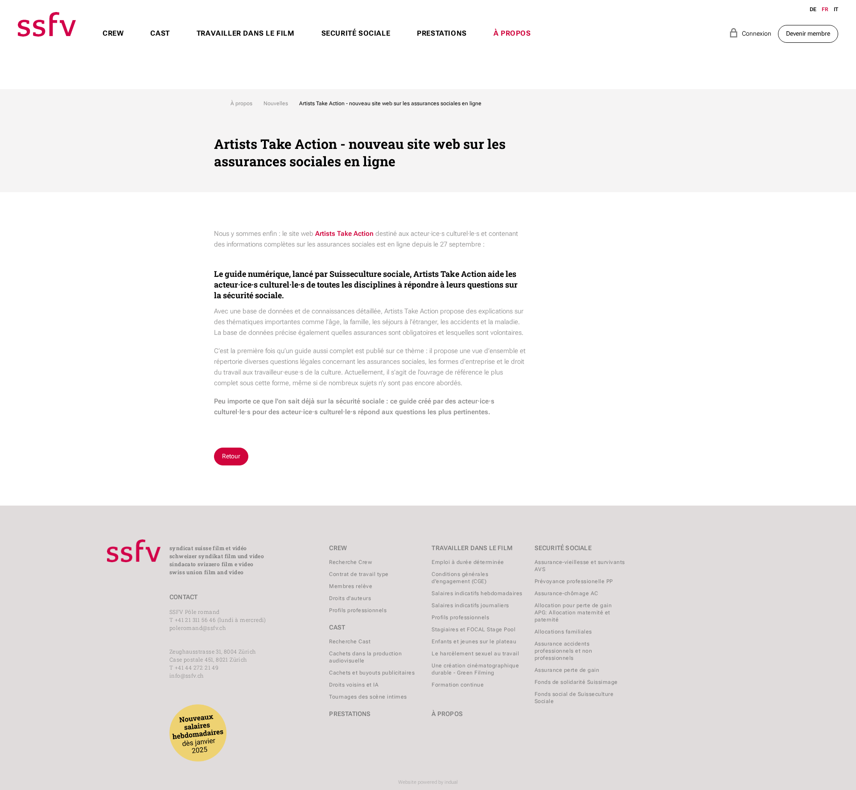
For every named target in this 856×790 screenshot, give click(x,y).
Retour (231, 456)
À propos (241, 103)
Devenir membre (808, 33)
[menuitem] (113, 42)
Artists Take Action (344, 234)
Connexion (750, 32)
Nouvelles (275, 103)
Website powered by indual (428, 782)
